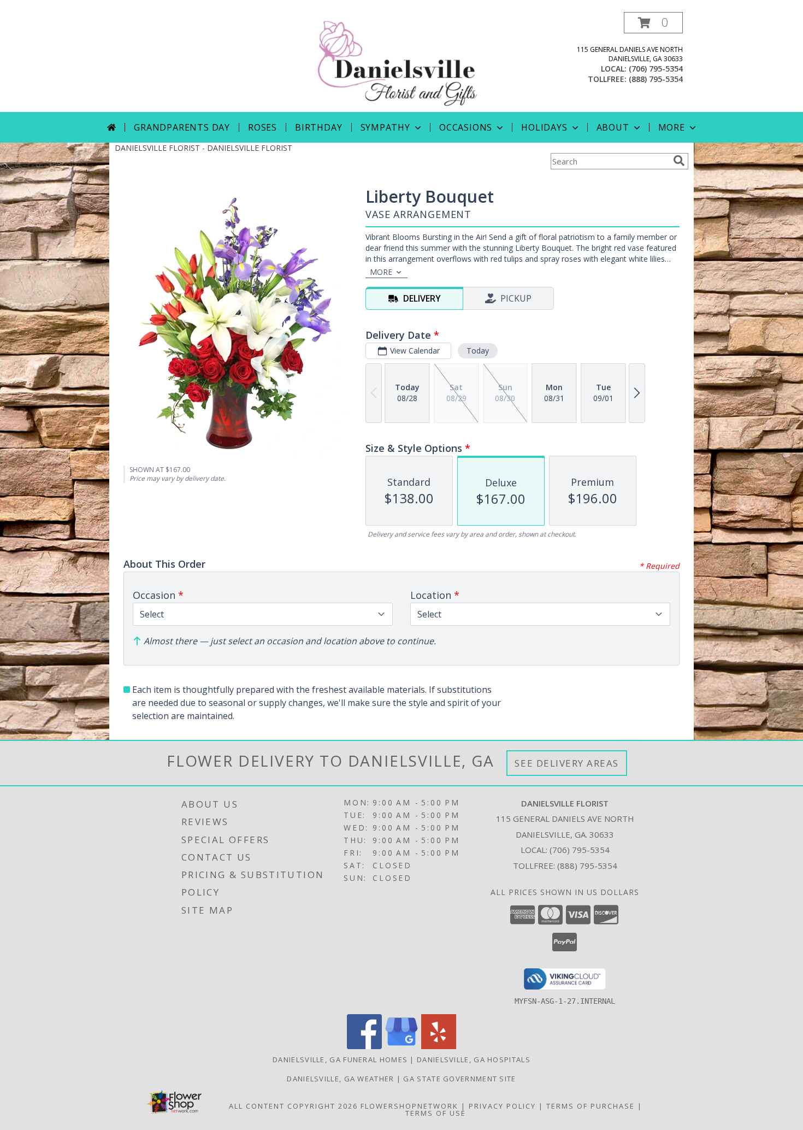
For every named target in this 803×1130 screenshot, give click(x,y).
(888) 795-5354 (656, 79)
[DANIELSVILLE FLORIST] (402, 62)
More (671, 127)
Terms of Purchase (590, 1106)
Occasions (465, 127)
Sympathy (385, 127)
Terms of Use (435, 1113)
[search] (679, 161)
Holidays (544, 127)
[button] (653, 22)
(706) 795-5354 (656, 68)
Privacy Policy (502, 1106)
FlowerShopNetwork (409, 1106)
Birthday (318, 127)
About (613, 127)
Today (478, 350)
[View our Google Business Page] (401, 1046)
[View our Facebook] (364, 1046)
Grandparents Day (182, 127)
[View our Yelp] (438, 1046)
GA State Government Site (459, 1079)
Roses (262, 127)
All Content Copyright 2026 (293, 1106)
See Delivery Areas (567, 763)
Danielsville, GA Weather (340, 1079)
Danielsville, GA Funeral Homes (340, 1059)
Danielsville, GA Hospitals (473, 1059)
